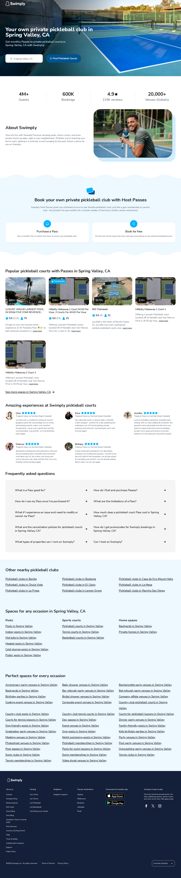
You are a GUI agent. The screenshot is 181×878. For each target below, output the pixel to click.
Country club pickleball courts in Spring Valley (143, 705)
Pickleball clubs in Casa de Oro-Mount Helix (146, 579)
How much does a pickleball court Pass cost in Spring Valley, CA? (126, 514)
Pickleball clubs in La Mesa (135, 585)
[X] (153, 806)
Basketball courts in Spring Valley (83, 638)
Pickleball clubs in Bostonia (79, 579)
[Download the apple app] (115, 795)
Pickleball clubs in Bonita (21, 579)
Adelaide (80, 807)
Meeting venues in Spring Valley (25, 737)
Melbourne (81, 799)
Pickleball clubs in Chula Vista (24, 585)
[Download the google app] (115, 802)
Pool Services (11, 826)
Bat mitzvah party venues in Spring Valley (144, 690)
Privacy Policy (63, 863)
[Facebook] (146, 806)
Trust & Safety (12, 839)
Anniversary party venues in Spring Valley (31, 685)
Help (8, 835)
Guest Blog (10, 811)
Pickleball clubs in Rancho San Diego (142, 590)
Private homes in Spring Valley (138, 632)
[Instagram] (160, 806)
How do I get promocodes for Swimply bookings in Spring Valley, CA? (124, 529)
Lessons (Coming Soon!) (15, 830)
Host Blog (10, 815)
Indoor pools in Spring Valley (23, 632)
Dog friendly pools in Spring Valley (27, 726)
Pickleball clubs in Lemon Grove (82, 590)
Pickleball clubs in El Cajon (79, 585)
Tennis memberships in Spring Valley (28, 760)
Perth (79, 811)
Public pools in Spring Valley (23, 655)
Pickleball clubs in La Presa (22, 590)
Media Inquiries (12, 803)
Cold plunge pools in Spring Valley (26, 649)
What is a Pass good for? (30, 490)
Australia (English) (160, 863)
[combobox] (24, 58)
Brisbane (80, 803)
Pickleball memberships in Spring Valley (87, 743)
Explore (9, 847)
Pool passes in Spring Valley (22, 749)
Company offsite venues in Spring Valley (143, 696)
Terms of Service (48, 863)
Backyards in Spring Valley (135, 626)
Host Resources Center (39, 811)
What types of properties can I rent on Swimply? (44, 542)
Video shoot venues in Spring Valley (84, 760)
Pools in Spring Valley (19, 626)
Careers (9, 794)
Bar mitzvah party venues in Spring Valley (88, 690)
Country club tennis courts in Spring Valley (88, 714)
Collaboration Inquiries (15, 843)
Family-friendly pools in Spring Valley (142, 726)
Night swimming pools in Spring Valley (86, 737)
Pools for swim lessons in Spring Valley (86, 749)
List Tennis (34, 799)
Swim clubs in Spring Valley (22, 755)
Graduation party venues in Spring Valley (30, 731)
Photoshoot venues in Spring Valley (27, 743)
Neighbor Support (60, 794)
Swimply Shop (11, 799)
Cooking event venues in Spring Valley (29, 702)
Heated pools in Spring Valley (23, 643)
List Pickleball (35, 803)
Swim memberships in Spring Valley (84, 755)
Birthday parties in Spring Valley (25, 696)
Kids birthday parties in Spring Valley (142, 731)
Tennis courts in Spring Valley (80, 632)
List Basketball (35, 807)
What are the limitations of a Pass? (115, 501)
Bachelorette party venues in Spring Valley (145, 685)
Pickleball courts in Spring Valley (82, 626)
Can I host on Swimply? (108, 542)
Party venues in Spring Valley (137, 737)
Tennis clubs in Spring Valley (137, 755)
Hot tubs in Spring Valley (20, 638)
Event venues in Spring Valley (80, 726)
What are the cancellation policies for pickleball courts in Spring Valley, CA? (48, 529)
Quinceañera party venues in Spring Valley (145, 749)
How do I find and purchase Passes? (115, 490)
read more (37, 331)
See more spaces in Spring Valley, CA (28, 392)
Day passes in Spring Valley (79, 720)
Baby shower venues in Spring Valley (85, 685)
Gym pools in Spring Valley (79, 731)
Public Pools (11, 851)
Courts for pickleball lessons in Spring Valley (146, 714)
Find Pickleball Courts (65, 58)
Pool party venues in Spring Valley (140, 743)
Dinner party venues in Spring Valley (141, 720)
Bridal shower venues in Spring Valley (85, 696)
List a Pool (34, 794)
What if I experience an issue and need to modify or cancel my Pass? (46, 514)
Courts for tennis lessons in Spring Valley (30, 720)
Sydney (80, 794)
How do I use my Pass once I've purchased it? (42, 501)
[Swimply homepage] (90, 3)
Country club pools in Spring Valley (27, 714)
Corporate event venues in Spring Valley (87, 702)
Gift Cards (10, 807)
